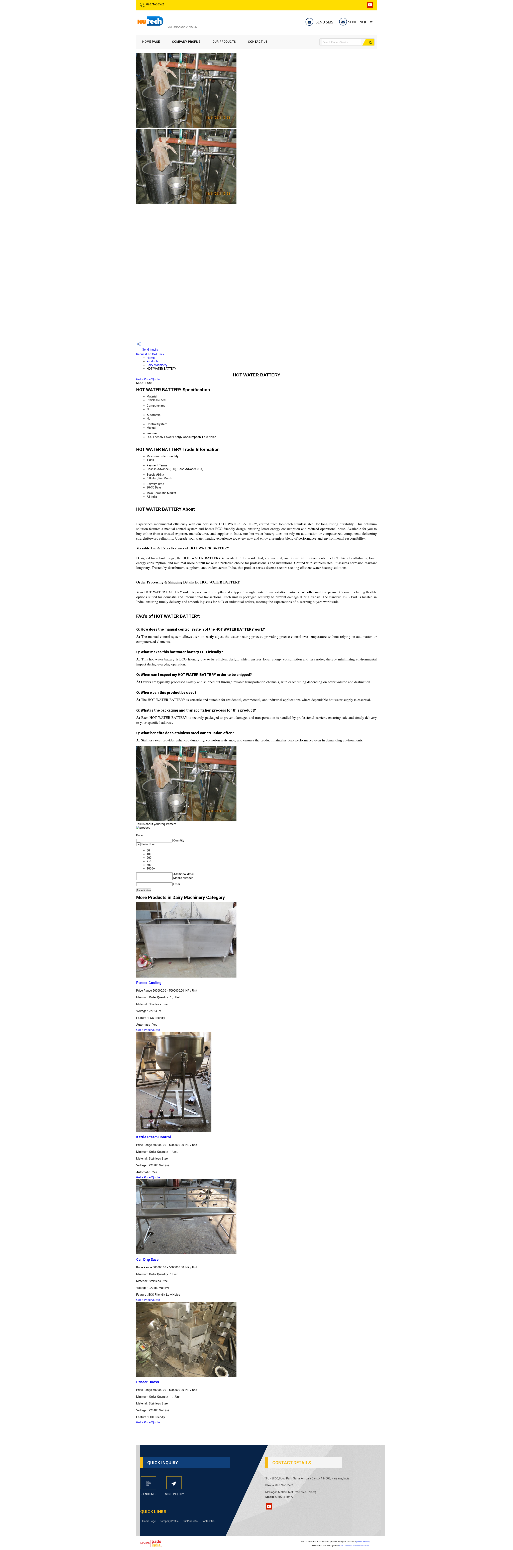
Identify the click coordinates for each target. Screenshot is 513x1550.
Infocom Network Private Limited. (354, 1545)
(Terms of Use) (363, 1542)
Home (151, 358)
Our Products (224, 41)
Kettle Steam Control (153, 1137)
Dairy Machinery (157, 365)
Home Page (151, 41)
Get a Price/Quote (148, 379)
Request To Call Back (150, 354)
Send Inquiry (149, 349)
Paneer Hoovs (147, 1382)
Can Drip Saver (148, 1260)
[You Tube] (370, 7)
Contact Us (258, 41)
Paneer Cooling (148, 983)
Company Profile (186, 41)
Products (153, 361)
